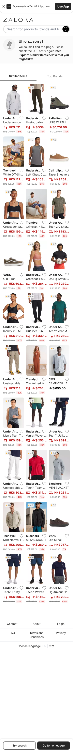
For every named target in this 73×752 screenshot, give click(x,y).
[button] (36, 6)
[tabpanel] (36, 344)
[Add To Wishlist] (21, 118)
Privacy (61, 633)
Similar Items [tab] (18, 76)
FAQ (12, 633)
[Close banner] (4, 6)
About (37, 623)
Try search (20, 745)
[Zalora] (36, 20)
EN (44, 646)
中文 (52, 646)
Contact (12, 623)
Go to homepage (54, 745)
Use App (63, 6)
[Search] (65, 29)
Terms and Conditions (37, 635)
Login (60, 623)
